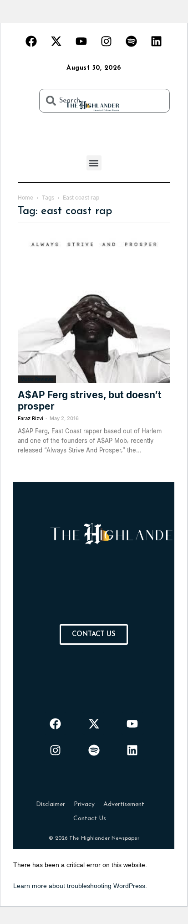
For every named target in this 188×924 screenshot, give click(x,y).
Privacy (84, 804)
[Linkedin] (156, 41)
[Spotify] (131, 41)
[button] (94, 162)
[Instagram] (106, 41)
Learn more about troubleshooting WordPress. (80, 885)
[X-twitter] (56, 41)
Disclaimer (50, 804)
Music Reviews (36, 379)
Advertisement (123, 804)
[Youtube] (81, 41)
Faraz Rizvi (30, 418)
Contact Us (89, 818)
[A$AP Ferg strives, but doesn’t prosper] (94, 307)
